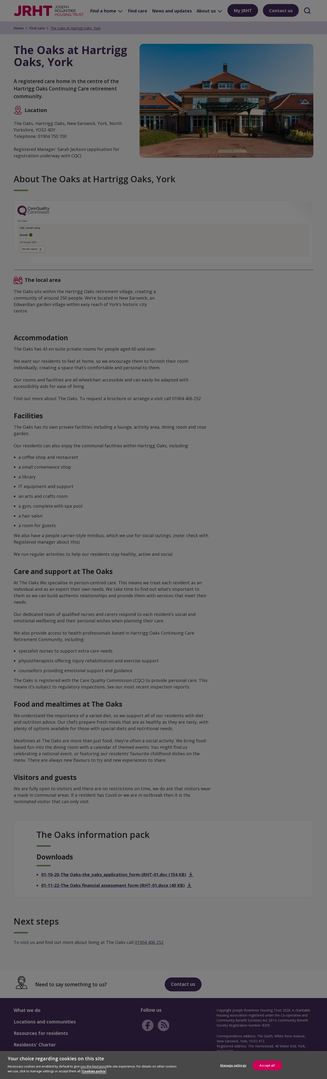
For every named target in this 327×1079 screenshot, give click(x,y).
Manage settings (233, 1065)
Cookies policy (93, 1071)
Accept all (267, 1065)
